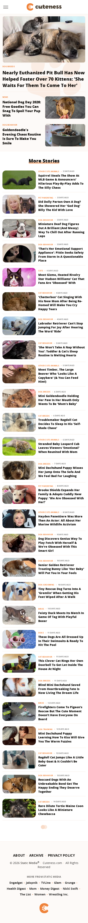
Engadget (16, 883)
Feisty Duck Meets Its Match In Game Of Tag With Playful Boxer (61, 617)
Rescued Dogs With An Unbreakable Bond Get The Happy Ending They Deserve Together (59, 786)
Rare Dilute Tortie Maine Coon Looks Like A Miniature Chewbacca (60, 810)
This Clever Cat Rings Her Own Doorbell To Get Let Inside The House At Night (60, 665)
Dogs (41, 632)
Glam (57, 883)
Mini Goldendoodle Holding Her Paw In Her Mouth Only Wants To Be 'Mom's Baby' (58, 400)
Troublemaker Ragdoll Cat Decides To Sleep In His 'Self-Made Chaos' (59, 424)
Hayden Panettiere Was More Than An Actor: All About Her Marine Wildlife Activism (60, 520)
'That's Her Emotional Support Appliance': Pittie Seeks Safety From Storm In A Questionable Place (61, 255)
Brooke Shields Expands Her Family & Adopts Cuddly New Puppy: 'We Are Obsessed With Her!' (61, 496)
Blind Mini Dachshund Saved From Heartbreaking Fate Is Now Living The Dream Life (59, 689)
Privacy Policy (61, 855)
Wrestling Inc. (58, 894)
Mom (33, 889)
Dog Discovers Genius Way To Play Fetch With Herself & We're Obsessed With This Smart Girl (60, 545)
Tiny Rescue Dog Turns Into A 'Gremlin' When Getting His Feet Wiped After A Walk (59, 593)
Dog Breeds (8, 66)
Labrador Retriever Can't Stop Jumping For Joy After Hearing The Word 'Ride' (60, 327)
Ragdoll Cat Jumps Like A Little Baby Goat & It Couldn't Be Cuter (61, 761)
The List (25, 894)
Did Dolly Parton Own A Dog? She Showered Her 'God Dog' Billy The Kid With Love (59, 206)
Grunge (70, 883)
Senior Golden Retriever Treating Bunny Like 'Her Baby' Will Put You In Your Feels (61, 569)
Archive (36, 855)
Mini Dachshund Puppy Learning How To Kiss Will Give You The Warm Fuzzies (61, 737)
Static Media (28, 863)
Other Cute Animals (48, 171)
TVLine (46, 883)
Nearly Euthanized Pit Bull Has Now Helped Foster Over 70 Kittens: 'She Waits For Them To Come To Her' (43, 78)
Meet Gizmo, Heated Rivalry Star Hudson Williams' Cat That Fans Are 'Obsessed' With (61, 279)
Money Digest (49, 889)
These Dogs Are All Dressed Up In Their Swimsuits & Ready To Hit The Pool (60, 641)
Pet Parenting (45, 197)
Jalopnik (32, 883)
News (5, 97)
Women (39, 894)
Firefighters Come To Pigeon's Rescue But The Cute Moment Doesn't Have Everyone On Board (60, 713)
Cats (40, 270)
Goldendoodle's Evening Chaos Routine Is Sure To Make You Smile (21, 136)
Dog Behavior (9, 125)
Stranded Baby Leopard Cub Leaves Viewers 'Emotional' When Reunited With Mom (58, 448)
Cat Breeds (44, 416)
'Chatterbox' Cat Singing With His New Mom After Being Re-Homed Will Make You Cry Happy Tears (60, 303)
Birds (41, 609)
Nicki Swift (70, 889)
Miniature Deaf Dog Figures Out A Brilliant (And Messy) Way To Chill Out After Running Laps (61, 230)
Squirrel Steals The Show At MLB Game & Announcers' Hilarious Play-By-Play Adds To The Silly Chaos (60, 182)
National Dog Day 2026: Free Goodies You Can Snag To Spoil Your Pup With (21, 109)
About (19, 855)
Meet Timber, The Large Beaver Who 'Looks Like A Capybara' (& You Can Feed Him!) (58, 375)
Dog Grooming (46, 584)
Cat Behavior (45, 293)
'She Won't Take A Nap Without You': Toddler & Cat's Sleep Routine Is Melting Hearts (61, 351)
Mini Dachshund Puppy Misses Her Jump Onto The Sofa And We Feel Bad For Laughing (60, 472)
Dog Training (45, 729)
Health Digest (16, 889)
